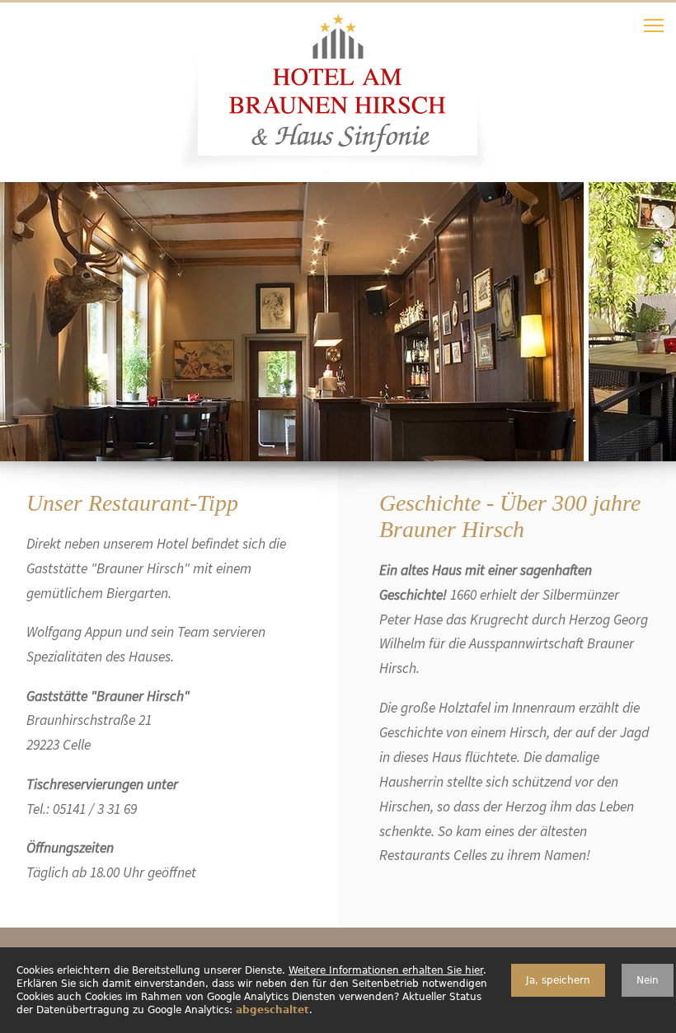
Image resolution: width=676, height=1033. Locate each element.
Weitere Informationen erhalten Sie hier (386, 970)
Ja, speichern (558, 980)
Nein (647, 980)
